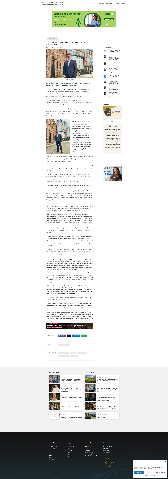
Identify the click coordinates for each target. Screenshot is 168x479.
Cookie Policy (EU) (89, 452)
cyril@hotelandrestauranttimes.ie (111, 458)
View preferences (160, 472)
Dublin (72, 353)
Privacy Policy (152, 475)
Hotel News (51, 450)
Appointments (111, 395)
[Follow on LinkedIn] (105, 462)
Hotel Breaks (52, 448)
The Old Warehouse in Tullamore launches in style (113, 64)
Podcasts (69, 457)
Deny (149, 472)
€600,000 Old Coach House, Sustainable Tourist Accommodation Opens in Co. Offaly (71, 381)
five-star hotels (81, 353)
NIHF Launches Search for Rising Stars (71, 406)
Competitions (70, 450)
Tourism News (52, 455)
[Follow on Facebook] (109, 462)
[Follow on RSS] (109, 466)
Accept (139, 472)
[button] (165, 462)
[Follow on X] (105, 466)
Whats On (51, 457)
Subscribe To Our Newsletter (92, 455)
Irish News (51, 452)
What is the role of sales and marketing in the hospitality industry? (114, 76)
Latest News (101, 3)
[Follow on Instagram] (113, 462)
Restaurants (51, 453)
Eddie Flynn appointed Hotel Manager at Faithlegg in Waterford (114, 88)
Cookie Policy (147, 475)
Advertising (87, 448)
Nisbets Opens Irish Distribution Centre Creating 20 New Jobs (113, 82)
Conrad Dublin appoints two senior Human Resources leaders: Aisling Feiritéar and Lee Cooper (106, 399)
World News (52, 459)
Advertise (116, 3)
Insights (69, 454)
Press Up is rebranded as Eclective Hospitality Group (114, 51)
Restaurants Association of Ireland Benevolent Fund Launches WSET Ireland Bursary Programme (71, 417)
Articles (68, 448)
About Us (87, 446)
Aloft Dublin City (63, 353)
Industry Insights (52, 38)
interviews (74, 356)
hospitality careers (64, 356)
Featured (63, 377)
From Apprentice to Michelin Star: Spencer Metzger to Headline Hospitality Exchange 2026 (71, 390)
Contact (123, 3)
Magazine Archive (112, 152)
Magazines (109, 3)
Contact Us (87, 450)
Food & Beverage (53, 446)
